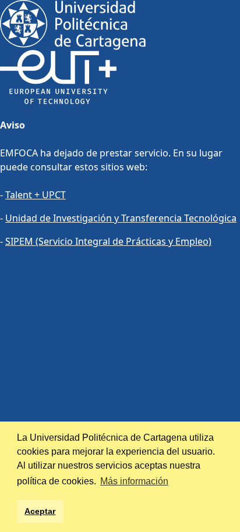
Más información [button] (134, 481)
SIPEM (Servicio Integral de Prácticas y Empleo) (108, 241)
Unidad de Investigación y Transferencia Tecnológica (121, 218)
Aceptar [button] (39, 511)
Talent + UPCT (35, 194)
